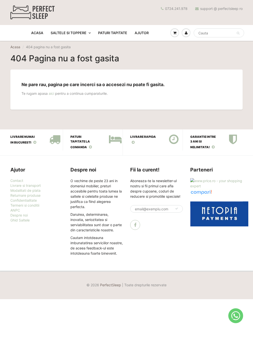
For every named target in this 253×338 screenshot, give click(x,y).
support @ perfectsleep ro (221, 8)
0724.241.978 (176, 8)
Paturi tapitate (112, 33)
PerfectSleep (110, 285)
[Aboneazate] (176, 209)
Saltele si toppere (68, 33)
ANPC (15, 210)
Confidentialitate (23, 200)
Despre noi (19, 215)
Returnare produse (25, 195)
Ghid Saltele (20, 220)
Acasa (37, 33)
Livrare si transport (25, 185)
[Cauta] (238, 33)
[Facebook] (135, 225)
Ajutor (142, 33)
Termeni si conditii (24, 205)
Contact (16, 180)
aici (51, 93)
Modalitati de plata (25, 190)
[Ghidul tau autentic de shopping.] (201, 192)
